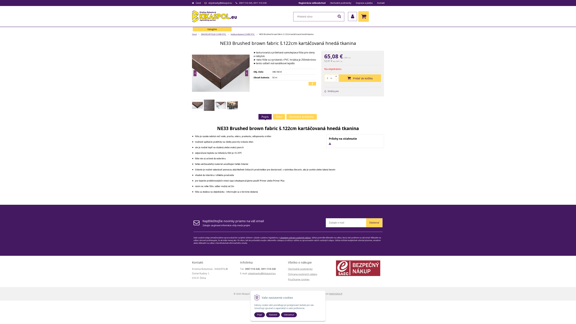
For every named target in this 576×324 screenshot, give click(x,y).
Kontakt (381, 3)
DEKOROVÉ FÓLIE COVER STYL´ (213, 34)
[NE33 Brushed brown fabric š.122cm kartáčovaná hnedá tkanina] (221, 73)
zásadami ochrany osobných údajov (295, 237)
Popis (265, 116)
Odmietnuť (289, 315)
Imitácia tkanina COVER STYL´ (243, 34)
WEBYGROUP (335, 293)
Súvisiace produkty (301, 116)
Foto (279, 116)
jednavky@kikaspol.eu (263, 273)
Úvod (198, 3)
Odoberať (374, 222)
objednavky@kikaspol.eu (220, 3)
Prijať (259, 315)
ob (249, 273)
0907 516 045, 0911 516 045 (253, 3)
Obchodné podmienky (340, 3)
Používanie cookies (298, 279)
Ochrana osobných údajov (302, 274)
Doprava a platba (364, 3)
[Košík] (364, 16)
